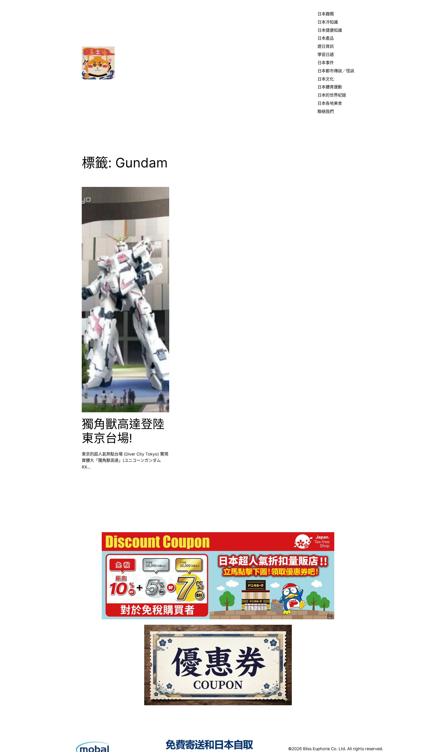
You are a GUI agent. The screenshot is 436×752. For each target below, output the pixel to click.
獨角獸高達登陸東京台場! (123, 431)
